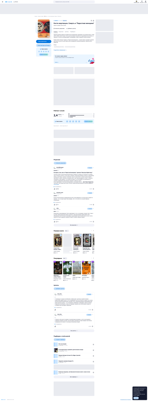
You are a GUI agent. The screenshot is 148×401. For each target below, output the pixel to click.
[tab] (56, 32)
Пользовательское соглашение (125, 399)
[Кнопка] (91, 231)
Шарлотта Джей (57, 25)
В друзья (90, 167)
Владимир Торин (57, 278)
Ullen (57, 208)
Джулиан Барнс (85, 277)
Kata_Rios (59, 293)
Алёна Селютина (67, 278)
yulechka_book (59, 192)
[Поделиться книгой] (93, 20)
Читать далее (56, 184)
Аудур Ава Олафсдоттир (78, 277)
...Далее (137, 395)
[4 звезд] (46, 51)
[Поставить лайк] (55, 189)
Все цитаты (73, 330)
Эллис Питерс (63, 25)
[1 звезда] (39, 51)
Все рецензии (73, 225)
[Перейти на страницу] (74, 199)
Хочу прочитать (42, 41)
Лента (16, 1)
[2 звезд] (41, 51)
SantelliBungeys (59, 167)
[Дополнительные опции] (50, 41)
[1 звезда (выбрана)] (55, 20)
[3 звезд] (44, 51)
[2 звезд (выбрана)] (56, 20)
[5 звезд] (48, 51)
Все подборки (73, 376)
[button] (44, 28)
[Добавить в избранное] (91, 20)
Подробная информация (59, 50)
